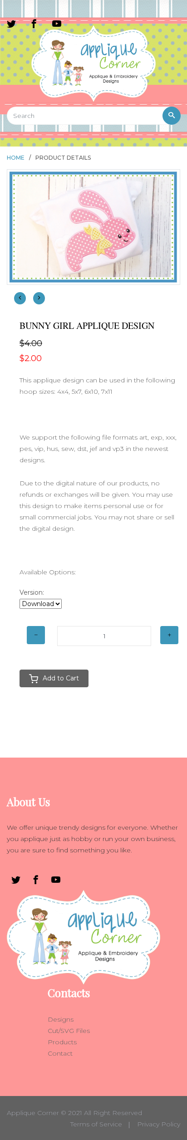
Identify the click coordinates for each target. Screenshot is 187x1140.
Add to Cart (61, 678)
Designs (61, 1019)
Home (16, 157)
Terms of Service (96, 1124)
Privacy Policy (158, 1124)
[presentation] (20, 298)
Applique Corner (33, 1113)
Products (62, 1042)
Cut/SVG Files (69, 1031)
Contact (60, 1053)
